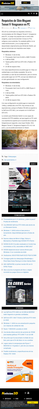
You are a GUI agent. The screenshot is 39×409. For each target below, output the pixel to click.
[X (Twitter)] (31, 13)
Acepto (32, 402)
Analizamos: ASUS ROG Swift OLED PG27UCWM (20, 255)
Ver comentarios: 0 (10, 160)
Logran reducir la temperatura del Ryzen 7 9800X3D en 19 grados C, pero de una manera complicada (19, 345)
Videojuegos (12, 156)
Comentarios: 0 (23, 28)
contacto (29, 399)
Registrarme (22, 4)
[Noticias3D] (7, 3)
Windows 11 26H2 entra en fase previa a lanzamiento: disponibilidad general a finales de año (19, 232)
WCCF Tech (32, 28)
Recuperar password (30, 4)
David (15, 28)
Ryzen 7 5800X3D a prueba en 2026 (15, 329)
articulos (8, 399)
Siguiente (33, 164)
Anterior (6, 164)
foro (16, 399)
